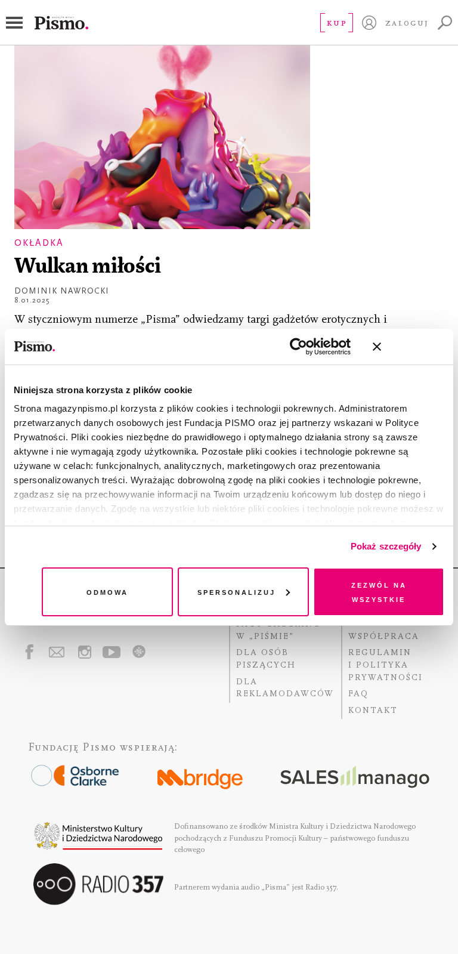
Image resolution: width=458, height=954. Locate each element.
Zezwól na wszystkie (379, 591)
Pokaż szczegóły (386, 546)
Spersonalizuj (236, 591)
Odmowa (107, 591)
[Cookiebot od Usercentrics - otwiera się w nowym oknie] (298, 347)
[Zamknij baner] (408, 346)
